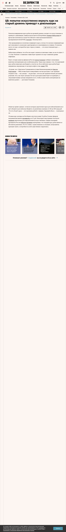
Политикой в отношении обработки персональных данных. (18, 530)
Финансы (29, 5)
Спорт (59, 8)
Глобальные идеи (9, 5)
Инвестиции (37, 5)
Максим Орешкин (26, 122)
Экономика (23, 5)
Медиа (50, 5)
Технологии (44, 5)
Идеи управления (22, 8)
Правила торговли (12, 8)
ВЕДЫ (4, 8)
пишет (43, 66)
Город (30, 8)
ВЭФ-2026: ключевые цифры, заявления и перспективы (20, 13)
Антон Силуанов (40, 60)
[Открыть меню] (63, 3)
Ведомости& (36, 8)
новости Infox (11, 136)
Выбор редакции (40, 13)
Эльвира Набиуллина (53, 35)
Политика (55, 5)
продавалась (26, 118)
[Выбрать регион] (50, 3)
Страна (54, 8)
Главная (7, 17)
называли (11, 120)
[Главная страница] (31, 2)
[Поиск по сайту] (54, 3)
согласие (41, 527)
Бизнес (17, 5)
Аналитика (43, 8)
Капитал (49, 8)
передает (29, 39)
